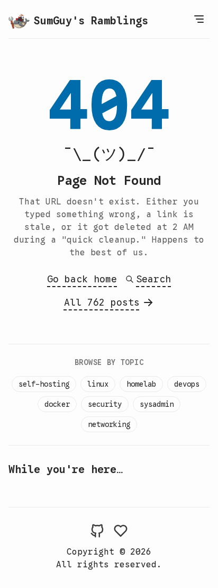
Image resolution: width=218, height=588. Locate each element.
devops (186, 384)
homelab (141, 384)
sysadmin (157, 404)
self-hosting (44, 384)
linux (97, 384)
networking (109, 424)
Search (153, 279)
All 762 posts (102, 302)
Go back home (82, 279)
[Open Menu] (199, 19)
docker (57, 404)
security (105, 404)
